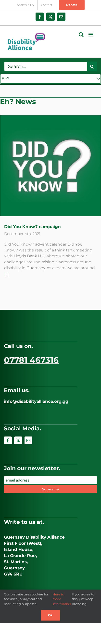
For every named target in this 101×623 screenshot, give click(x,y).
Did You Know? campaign (32, 226)
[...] (6, 273)
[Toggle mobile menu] (91, 34)
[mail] (28, 440)
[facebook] (8, 440)
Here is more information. (62, 599)
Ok (50, 615)
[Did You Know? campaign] (50, 165)
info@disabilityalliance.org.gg (36, 401)
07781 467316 (31, 360)
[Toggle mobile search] (81, 34)
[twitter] (18, 440)
